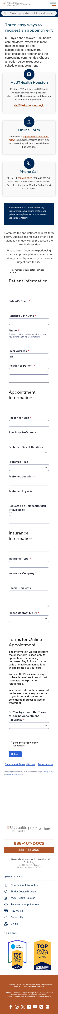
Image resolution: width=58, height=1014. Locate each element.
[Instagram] (17, 1007)
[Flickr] (47, 1007)
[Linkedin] (29, 1007)
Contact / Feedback (12, 993)
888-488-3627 (29, 850)
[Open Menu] (53, 3)
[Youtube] (35, 1007)
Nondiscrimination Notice (16, 996)
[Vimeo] (41, 1007)
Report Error (27, 993)
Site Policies (22, 994)
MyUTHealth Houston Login (29, 105)
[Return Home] (18, 4)
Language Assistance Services (39, 996)
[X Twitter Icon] (23, 1007)
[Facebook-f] (11, 1007)
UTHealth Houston (36, 986)
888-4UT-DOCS (29, 843)
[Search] (5, 13)
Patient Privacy (39, 993)
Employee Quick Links (37, 994)
